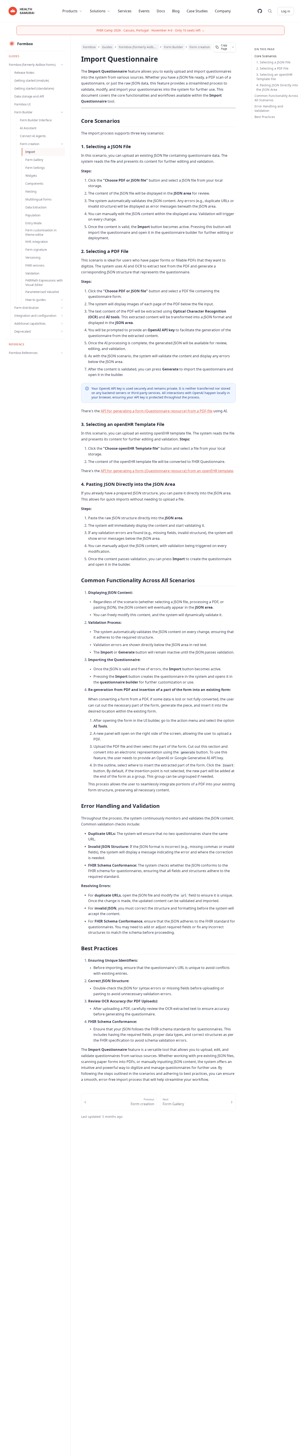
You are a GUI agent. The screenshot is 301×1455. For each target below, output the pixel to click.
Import (30, 152)
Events (144, 11)
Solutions (98, 11)
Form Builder (173, 47)
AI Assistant (28, 128)
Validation (32, 273)
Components (34, 183)
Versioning (33, 257)
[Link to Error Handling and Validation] (77, 806)
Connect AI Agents (33, 136)
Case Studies (197, 11)
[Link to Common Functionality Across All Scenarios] (77, 581)
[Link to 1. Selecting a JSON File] (77, 146)
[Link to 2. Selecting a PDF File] (77, 251)
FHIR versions (34, 265)
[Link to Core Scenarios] (77, 121)
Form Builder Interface (36, 120)
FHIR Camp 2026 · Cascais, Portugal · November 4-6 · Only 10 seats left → (150, 30)
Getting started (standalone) (34, 88)
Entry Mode (33, 223)
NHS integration (36, 241)
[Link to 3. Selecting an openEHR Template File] (77, 424)
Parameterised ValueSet (42, 292)
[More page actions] (233, 47)
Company (223, 11)
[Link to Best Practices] (77, 949)
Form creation (200, 47)
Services (125, 11)
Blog (176, 11)
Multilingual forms (38, 199)
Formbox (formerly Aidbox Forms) (138, 47)
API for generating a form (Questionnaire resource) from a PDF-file (156, 411)
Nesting (31, 191)
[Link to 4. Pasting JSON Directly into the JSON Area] (77, 484)
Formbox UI (22, 104)
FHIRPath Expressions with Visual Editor (44, 282)
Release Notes (24, 72)
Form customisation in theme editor (41, 232)
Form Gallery (34, 160)
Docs (161, 11)
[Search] (270, 11)
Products (70, 11)
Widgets (31, 175)
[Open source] (259, 11)
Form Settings (35, 168)
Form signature (36, 249)
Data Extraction (36, 207)
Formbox (89, 47)
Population (33, 215)
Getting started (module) (31, 80)
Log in (285, 11)
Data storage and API (29, 96)
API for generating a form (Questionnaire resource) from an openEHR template (167, 470)
